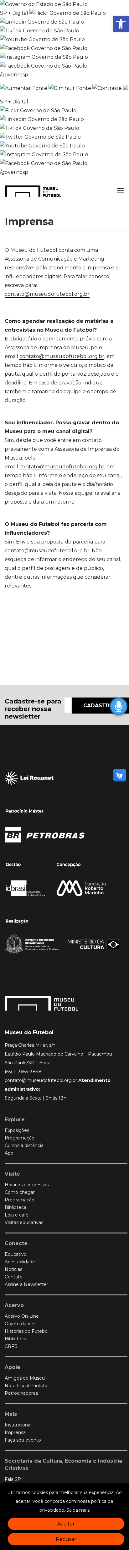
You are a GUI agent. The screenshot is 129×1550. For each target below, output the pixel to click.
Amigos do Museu (25, 1378)
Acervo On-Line (22, 1316)
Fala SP (13, 1479)
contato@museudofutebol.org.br (47, 294)
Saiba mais (78, 1510)
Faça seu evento (23, 1440)
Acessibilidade (20, 1262)
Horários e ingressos (27, 1185)
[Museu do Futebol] (33, 191)
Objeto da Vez (20, 1324)
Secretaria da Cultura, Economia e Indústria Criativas (63, 1464)
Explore (15, 1120)
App (9, 1153)
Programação (19, 1138)
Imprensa (15, 1432)
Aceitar (66, 1524)
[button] (121, 24)
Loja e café (16, 1215)
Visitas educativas (24, 1222)
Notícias (13, 1269)
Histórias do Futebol (27, 1331)
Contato (14, 1277)
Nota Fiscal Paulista (26, 1385)
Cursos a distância (24, 1145)
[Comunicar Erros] (125, 88)
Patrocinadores (21, 1393)
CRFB (11, 1346)
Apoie (12, 1367)
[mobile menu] (120, 190)
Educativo (16, 1254)
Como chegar (20, 1192)
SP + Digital (14, 13)
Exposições (17, 1130)
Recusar (66, 1539)
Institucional (18, 1425)
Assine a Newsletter (26, 1284)
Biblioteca (15, 1207)
